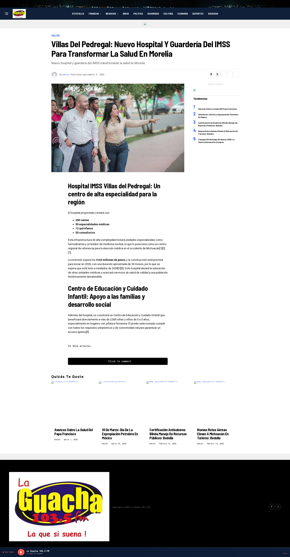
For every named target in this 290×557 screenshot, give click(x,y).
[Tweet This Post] (217, 74)
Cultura (168, 13)
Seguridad (153, 13)
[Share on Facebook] (211, 74)
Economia (182, 13)
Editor (66, 74)
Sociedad (213, 13)
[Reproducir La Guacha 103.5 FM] (21, 552)
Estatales (78, 13)
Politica (138, 13)
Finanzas (94, 13)
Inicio (126, 13)
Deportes (197, 13)
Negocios (111, 13)
